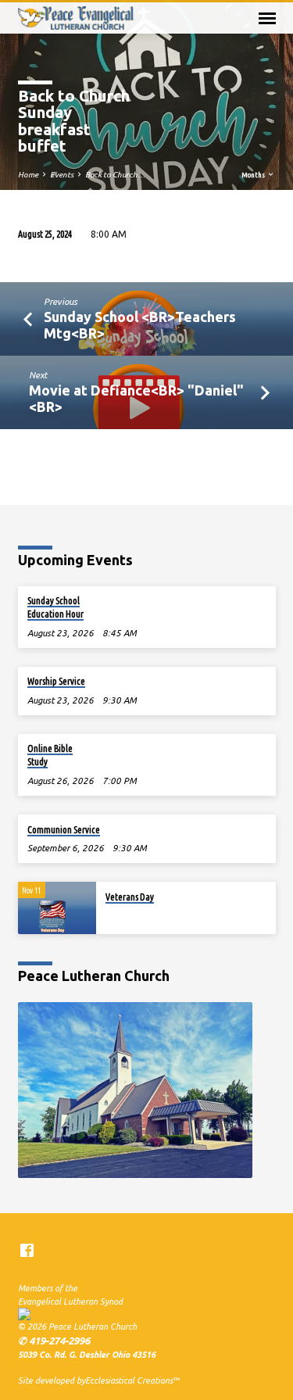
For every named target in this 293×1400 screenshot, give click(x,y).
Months (253, 174)
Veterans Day (129, 897)
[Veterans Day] (57, 908)
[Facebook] (27, 1250)
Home (28, 174)
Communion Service (63, 830)
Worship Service (56, 681)
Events (61, 174)
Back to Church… (115, 174)
